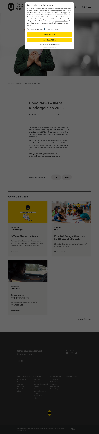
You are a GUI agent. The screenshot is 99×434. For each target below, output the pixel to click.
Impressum (46, 47)
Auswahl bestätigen (49, 40)
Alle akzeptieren (49, 34)
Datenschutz (52, 47)
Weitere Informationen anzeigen (50, 44)
